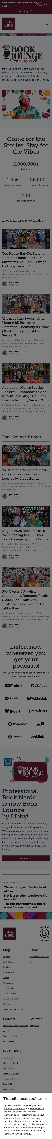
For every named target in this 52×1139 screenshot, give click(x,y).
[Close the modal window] (46, 1099)
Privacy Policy (37, 1108)
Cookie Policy (24, 1133)
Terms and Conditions (14, 1108)
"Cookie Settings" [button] (36, 1124)
